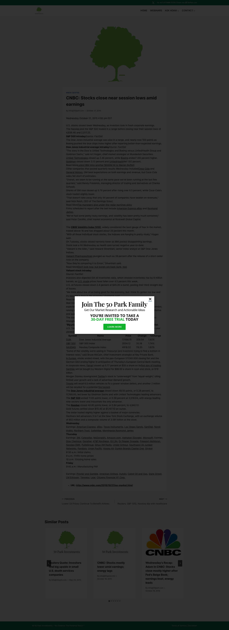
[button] (150, 299)
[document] (114, 315)
